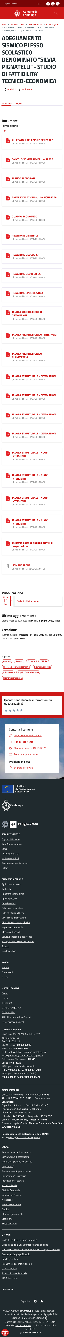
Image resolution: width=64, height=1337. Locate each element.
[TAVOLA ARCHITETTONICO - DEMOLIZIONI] (8, 312)
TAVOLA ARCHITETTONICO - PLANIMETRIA (28, 355)
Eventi (5, 993)
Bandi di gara (52, 24)
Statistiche (7, 1219)
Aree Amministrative (12, 844)
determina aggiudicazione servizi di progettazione (32, 544)
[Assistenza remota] (47, 1318)
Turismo (5, 946)
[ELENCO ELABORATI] (8, 179)
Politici (5, 868)
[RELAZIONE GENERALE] (8, 236)
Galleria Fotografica (11, 1007)
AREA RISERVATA (32, 1332)
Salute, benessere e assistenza (17, 936)
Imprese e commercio (12, 927)
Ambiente (6, 889)
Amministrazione (17, 24)
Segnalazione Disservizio (14, 1176)
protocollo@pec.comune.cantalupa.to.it (27, 1052)
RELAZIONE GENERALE (25, 236)
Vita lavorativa (9, 951)
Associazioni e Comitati (13, 1022)
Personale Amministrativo (14, 863)
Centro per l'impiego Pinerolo (16, 1254)
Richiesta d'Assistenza (13, 1180)
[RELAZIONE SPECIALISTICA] (8, 293)
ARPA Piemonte (10, 1278)
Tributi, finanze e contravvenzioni (18, 941)
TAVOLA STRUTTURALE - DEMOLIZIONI (34, 376)
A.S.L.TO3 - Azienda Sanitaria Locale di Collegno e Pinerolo (31, 1249)
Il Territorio (7, 1003)
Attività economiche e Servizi (16, 1017)
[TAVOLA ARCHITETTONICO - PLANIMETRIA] (8, 354)
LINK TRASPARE (21, 565)
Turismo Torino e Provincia (14, 1273)
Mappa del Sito (9, 1223)
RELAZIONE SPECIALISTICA (27, 293)
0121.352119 (13, 1041)
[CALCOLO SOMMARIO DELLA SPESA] (8, 160)
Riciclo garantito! (10, 1259)
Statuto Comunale (11, 1190)
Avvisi (5, 977)
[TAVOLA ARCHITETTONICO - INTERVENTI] (8, 335)
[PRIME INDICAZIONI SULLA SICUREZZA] (8, 198)
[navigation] (6, 13)
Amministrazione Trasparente (16, 1152)
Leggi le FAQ (8, 1166)
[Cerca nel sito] (56, 13)
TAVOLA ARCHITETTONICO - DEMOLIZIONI (28, 313)
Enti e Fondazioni (10, 858)
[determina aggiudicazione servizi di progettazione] (8, 543)
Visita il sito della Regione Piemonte (19, 1240)
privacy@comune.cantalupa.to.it (24, 1137)
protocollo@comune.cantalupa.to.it (25, 1055)
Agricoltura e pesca (11, 884)
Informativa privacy (11, 1195)
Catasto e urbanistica (12, 908)
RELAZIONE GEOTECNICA (26, 274)
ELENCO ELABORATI (23, 178)
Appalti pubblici (9, 898)
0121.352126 (12, 1037)
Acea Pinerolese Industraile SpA (17, 1264)
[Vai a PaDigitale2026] (20, 824)
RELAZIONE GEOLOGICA (25, 255)
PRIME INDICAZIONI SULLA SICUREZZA (34, 197)
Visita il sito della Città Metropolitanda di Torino (25, 1244)
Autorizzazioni (8, 903)
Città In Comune (36, 1318)
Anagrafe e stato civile (13, 894)
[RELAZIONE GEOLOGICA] (8, 255)
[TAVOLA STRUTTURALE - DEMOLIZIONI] (8, 376)
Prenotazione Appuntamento (16, 1171)
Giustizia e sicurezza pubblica (16, 922)
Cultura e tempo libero (13, 913)
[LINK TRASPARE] (8, 566)
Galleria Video (8, 1012)
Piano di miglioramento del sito (17, 1161)
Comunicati (7, 972)
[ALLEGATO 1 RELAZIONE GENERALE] (8, 140)
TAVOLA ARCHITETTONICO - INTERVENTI (35, 335)
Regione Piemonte (11, 3)
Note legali (7, 1199)
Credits (5, 1209)
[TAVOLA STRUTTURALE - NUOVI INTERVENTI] (8, 453)
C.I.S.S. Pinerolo (9, 1268)
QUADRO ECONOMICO (24, 216)
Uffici (4, 849)
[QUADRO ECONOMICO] (8, 217)
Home (4, 24)
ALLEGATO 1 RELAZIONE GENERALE (32, 140)
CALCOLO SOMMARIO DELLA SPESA (32, 159)
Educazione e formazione (14, 917)
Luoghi (5, 998)
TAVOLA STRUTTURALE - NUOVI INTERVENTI (30, 454)
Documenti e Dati (35, 24)
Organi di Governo (10, 839)
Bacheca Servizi (9, 1185)
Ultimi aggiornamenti (12, 1214)
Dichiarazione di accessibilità (15, 1157)
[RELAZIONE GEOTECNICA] (8, 274)
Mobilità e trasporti (11, 932)
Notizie (5, 967)
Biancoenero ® (23, 1325)
